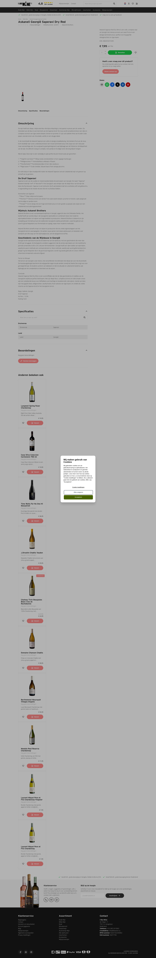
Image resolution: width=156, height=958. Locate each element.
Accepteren (78, 497)
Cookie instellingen (78, 487)
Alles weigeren (78, 492)
